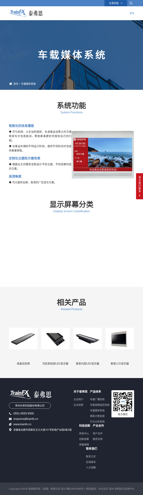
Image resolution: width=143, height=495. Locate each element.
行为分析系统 (97, 421)
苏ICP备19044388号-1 (73, 488)
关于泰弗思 (81, 391)
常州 (111, 488)
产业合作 (98, 425)
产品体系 (95, 391)
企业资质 (78, 404)
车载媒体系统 (97, 410)
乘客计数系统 (97, 416)
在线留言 (91, 462)
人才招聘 (91, 467)
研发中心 (84, 433)
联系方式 (91, 456)
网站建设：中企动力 (97, 488)
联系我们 (91, 448)
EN (132, 13)
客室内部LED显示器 (87, 363)
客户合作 (98, 433)
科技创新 (84, 425)
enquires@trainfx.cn (25, 419)
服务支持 (98, 439)
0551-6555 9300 (23, 413)
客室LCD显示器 (120, 363)
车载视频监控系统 (100, 404)
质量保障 (84, 444)
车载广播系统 (97, 399)
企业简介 (78, 399)
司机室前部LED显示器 (55, 363)
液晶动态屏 (23, 363)
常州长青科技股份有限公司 (29, 405)
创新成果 (84, 439)
